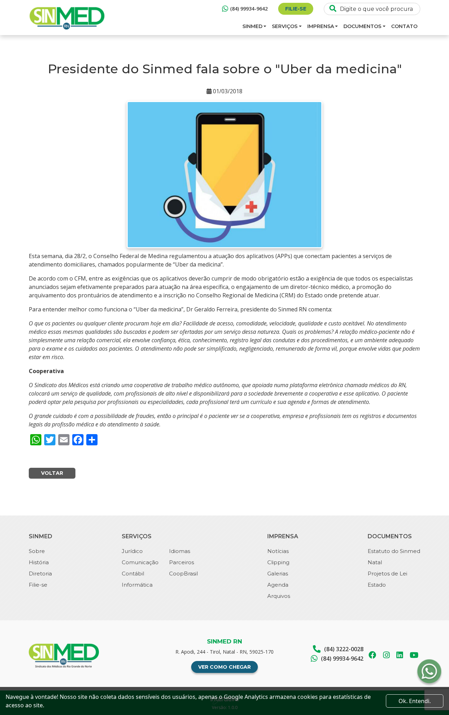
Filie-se (295, 9)
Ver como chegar (224, 667)
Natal (375, 562)
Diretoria (40, 573)
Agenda (277, 584)
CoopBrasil (183, 573)
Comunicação (140, 562)
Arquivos (278, 596)
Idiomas (179, 551)
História (39, 562)
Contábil (133, 573)
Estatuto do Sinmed (394, 551)
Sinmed (252, 26)
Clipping (278, 562)
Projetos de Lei (387, 573)
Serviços (284, 26)
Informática (137, 584)
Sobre (37, 551)
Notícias (278, 551)
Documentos (362, 26)
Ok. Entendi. (414, 701)
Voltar (52, 473)
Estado (377, 584)
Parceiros (181, 562)
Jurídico (132, 551)
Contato (404, 26)
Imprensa (320, 26)
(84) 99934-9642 (249, 8)
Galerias (277, 573)
